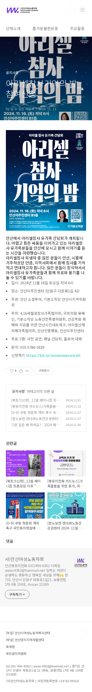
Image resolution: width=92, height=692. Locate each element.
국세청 (10, 646)
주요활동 (77, 28)
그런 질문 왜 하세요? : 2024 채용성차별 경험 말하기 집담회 (35, 427)
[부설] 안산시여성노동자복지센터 (28, 633)
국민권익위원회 (16, 653)
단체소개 (13, 28)
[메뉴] (82, 9)
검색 (71, 10)
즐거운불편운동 (45, 28)
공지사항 (18, 391)
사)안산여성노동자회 (24, 559)
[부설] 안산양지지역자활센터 (25, 639)
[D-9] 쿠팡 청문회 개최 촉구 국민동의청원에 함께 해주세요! (35, 415)
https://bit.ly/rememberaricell (53, 355)
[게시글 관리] (27, 371)
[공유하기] (21, 371)
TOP (82, 633)
